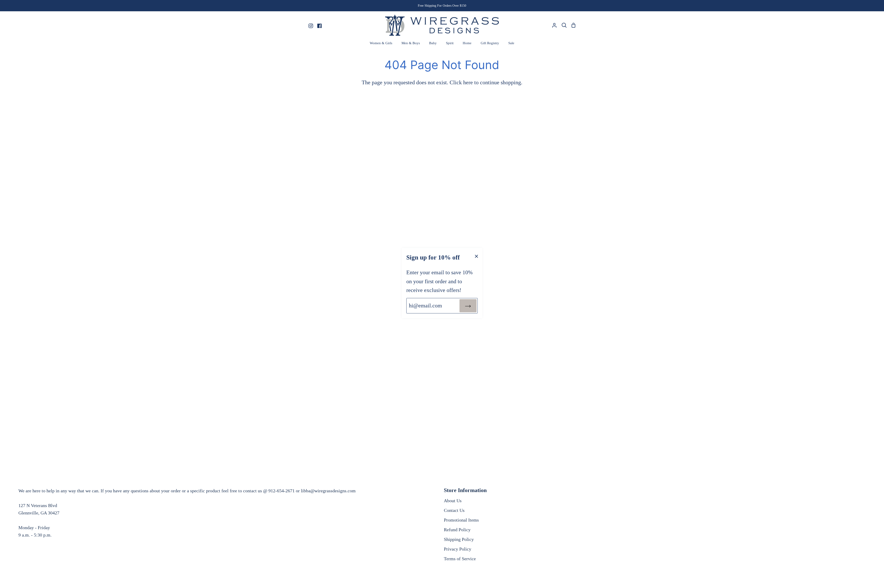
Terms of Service (460, 558)
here (468, 82)
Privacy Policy (457, 548)
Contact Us (454, 510)
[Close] (476, 256)
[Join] (468, 305)
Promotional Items (461, 519)
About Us (453, 500)
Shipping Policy (459, 539)
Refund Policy (457, 529)
